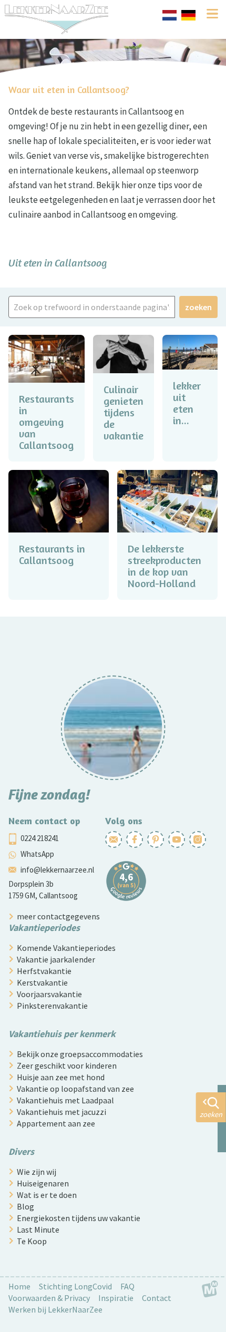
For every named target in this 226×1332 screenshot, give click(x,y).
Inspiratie (115, 1298)
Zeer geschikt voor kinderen (67, 1065)
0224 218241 (39, 838)
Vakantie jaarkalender (56, 959)
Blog (25, 1206)
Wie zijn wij (36, 1171)
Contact (156, 1298)
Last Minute (38, 1229)
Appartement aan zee (56, 1123)
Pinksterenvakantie (52, 1005)
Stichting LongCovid (75, 1286)
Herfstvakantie (44, 971)
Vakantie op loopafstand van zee (75, 1088)
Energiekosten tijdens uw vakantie (78, 1218)
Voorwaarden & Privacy (49, 1298)
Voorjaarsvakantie (49, 994)
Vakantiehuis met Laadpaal (65, 1100)
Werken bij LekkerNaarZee (55, 1309)
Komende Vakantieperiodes (66, 947)
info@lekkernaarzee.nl (57, 870)
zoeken (198, 307)
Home (19, 1286)
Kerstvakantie (42, 982)
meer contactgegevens (58, 916)
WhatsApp (37, 854)
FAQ (127, 1286)
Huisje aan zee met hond (61, 1077)
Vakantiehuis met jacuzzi (61, 1111)
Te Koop (32, 1241)
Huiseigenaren (43, 1183)
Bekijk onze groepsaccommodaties (80, 1054)
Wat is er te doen (47, 1195)
